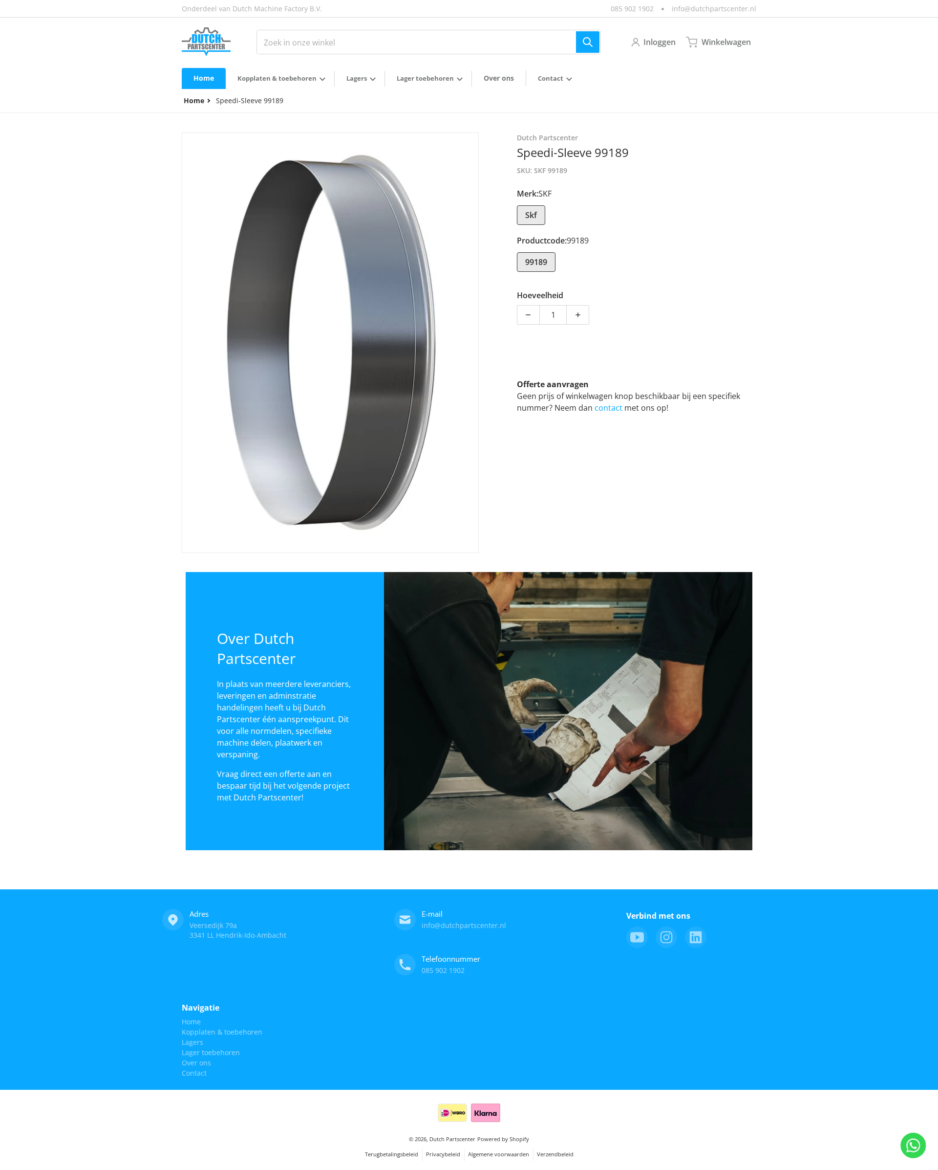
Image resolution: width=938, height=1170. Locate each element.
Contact (194, 1073)
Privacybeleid (443, 1154)
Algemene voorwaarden (498, 1154)
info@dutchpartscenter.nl (714, 8)
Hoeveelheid (540, 295)
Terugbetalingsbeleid (391, 1154)
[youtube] (637, 937)
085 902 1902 (632, 8)
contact (609, 407)
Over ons (196, 1062)
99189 (536, 262)
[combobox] (428, 42)
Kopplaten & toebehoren (222, 1032)
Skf (531, 215)
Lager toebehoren (211, 1052)
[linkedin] (695, 937)
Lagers (192, 1042)
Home (191, 1021)
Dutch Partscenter (452, 1139)
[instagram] (666, 937)
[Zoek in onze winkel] (587, 42)
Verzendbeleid (555, 1154)
